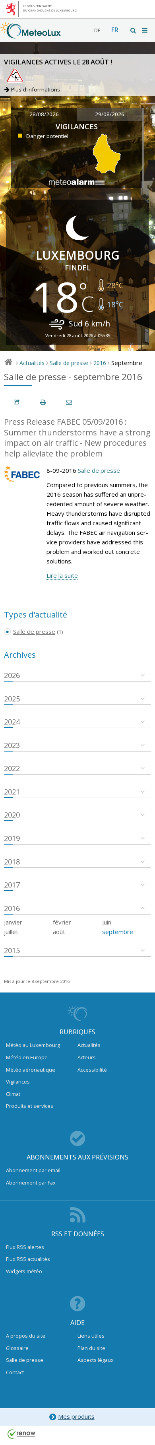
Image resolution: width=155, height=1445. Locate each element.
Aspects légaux (96, 1359)
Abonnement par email (33, 1170)
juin (106, 922)
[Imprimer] (43, 402)
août (59, 932)
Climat (13, 1093)
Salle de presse (69, 363)
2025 (12, 698)
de (97, 30)
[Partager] (17, 402)
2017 (12, 885)
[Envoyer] (69, 402)
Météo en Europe (27, 1057)
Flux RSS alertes (25, 1247)
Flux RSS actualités (28, 1258)
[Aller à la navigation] (145, 30)
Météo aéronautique (30, 1069)
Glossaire (17, 1348)
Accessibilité (92, 1069)
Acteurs (87, 1057)
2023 (12, 745)
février (62, 922)
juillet (11, 932)
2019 (12, 838)
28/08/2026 (44, 114)
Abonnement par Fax (31, 1182)
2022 (12, 768)
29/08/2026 (109, 114)
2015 (12, 950)
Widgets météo (24, 1271)
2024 (12, 721)
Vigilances (18, 1081)
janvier (13, 922)
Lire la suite (62, 575)
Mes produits (76, 1416)
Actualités (32, 363)
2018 (12, 861)
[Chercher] (133, 30)
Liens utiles (91, 1335)
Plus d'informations (35, 89)
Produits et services (29, 1105)
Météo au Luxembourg (33, 1045)
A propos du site (25, 1335)
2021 (12, 791)
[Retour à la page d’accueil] (30, 34)
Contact (15, 1372)
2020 (12, 815)
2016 (99, 363)
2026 (12, 675)
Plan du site (91, 1348)
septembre (117, 932)
